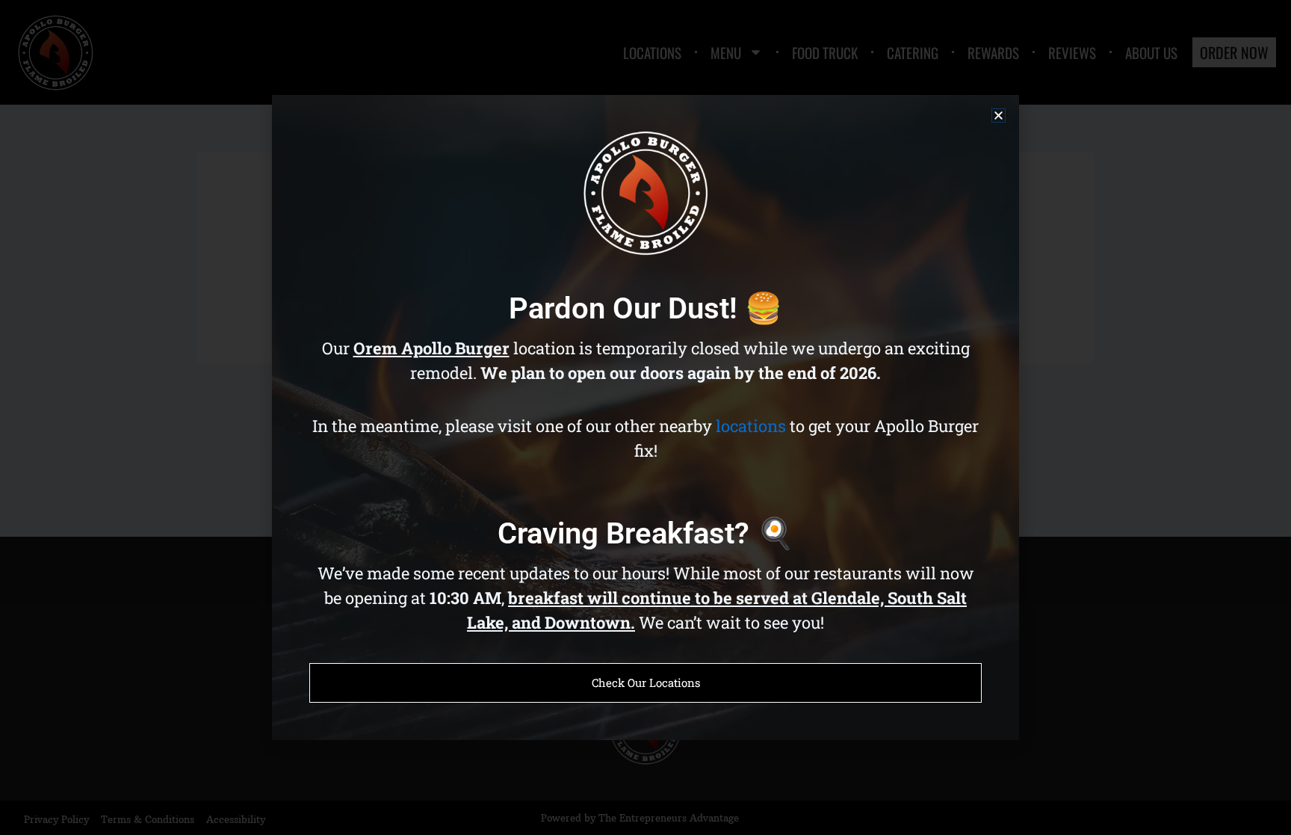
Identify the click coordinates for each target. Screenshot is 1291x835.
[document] (645, 417)
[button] (998, 115)
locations (751, 426)
